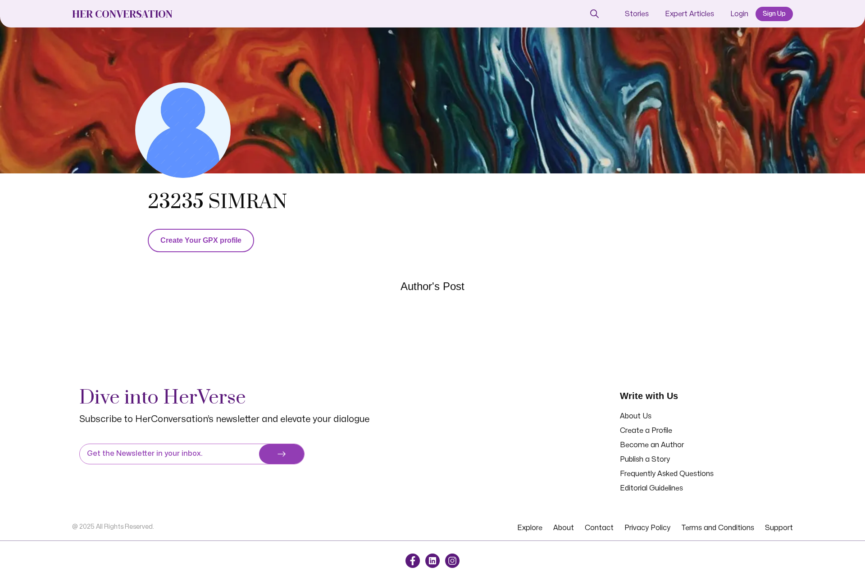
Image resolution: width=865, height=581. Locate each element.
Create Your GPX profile (200, 240)
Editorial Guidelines (651, 488)
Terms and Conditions (717, 527)
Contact (599, 527)
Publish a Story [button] (645, 459)
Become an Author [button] (652, 445)
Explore (529, 527)
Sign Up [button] (774, 14)
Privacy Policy (647, 527)
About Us (635, 416)
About (563, 527)
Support (779, 527)
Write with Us (649, 396)
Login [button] (739, 14)
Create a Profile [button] (646, 430)
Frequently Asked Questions (667, 473)
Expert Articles (689, 14)
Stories (637, 14)
